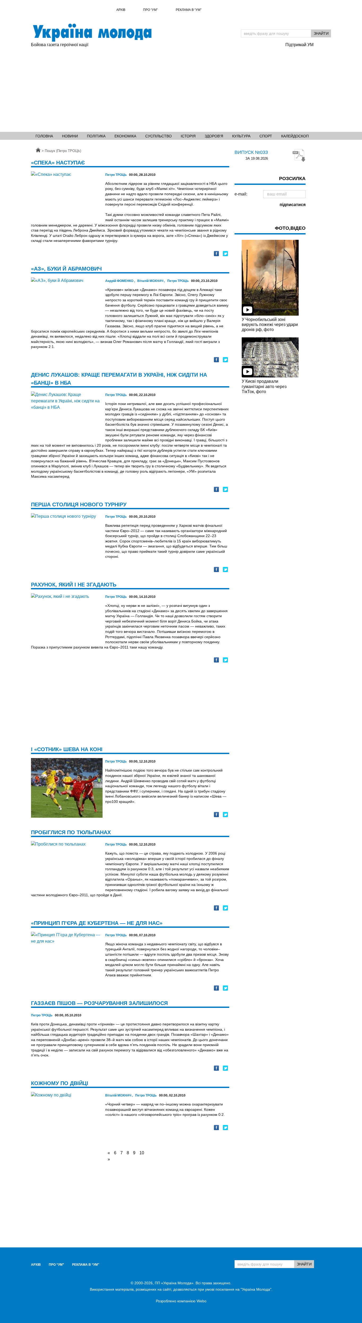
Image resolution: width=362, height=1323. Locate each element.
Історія (188, 136)
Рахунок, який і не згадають (73, 584)
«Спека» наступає (58, 163)
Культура (241, 136)
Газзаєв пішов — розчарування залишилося (99, 1003)
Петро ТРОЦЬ (116, 174)
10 (141, 1153)
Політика (96, 136)
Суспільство (158, 136)
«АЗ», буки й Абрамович (66, 269)
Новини (70, 136)
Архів (120, 10)
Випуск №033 (251, 152)
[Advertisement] (181, 88)
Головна (44, 136)
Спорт (265, 136)
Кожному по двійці (59, 1083)
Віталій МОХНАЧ (151, 280)
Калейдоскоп (295, 136)
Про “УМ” (150, 10)
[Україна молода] (92, 33)
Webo (201, 1301)
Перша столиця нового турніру (78, 504)
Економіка (125, 136)
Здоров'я (214, 136)
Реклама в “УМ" (188, 10)
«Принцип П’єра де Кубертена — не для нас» (96, 923)
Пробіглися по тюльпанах (71, 832)
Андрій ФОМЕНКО (120, 280)
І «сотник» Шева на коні (67, 749)
